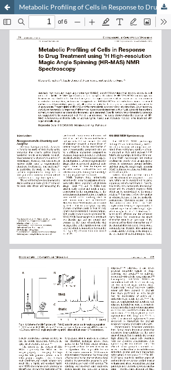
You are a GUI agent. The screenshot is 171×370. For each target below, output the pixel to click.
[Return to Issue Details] (7, 7)
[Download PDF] (164, 7)
